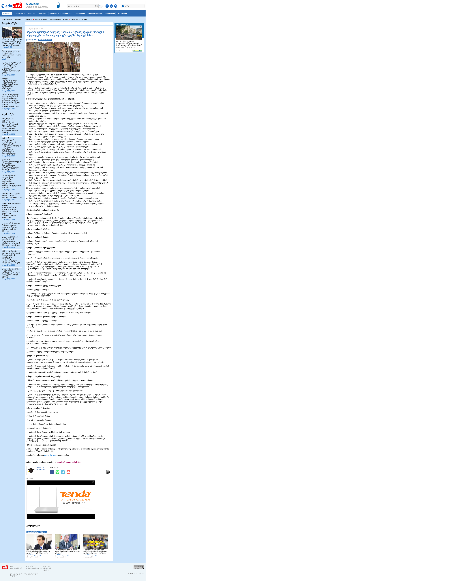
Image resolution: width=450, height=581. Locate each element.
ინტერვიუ (18, 19)
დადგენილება (50, 455)
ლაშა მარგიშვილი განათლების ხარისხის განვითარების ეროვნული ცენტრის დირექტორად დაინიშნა (38, 551)
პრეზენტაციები (95, 14)
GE (96, 6)
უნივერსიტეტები (40, 19)
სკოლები (42, 14)
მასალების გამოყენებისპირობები (47, 568)
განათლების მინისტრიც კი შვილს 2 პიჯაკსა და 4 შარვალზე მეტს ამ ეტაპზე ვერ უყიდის (67, 551)
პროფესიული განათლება (60, 14)
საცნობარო (80, 14)
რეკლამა (29, 478)
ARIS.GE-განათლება (35, 555)
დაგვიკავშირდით (32, 574)
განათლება (32, 4)
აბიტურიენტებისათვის (59, 19)
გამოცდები (110, 14)
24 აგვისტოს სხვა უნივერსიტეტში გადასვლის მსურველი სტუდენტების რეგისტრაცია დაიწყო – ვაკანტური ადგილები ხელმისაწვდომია (95, 551)
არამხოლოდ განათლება (33, 7)
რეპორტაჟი (7, 19)
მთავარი (7, 14)
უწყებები (28, 19)
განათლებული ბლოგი (79, 19)
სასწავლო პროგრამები (24, 14)
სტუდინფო (122, 14)
